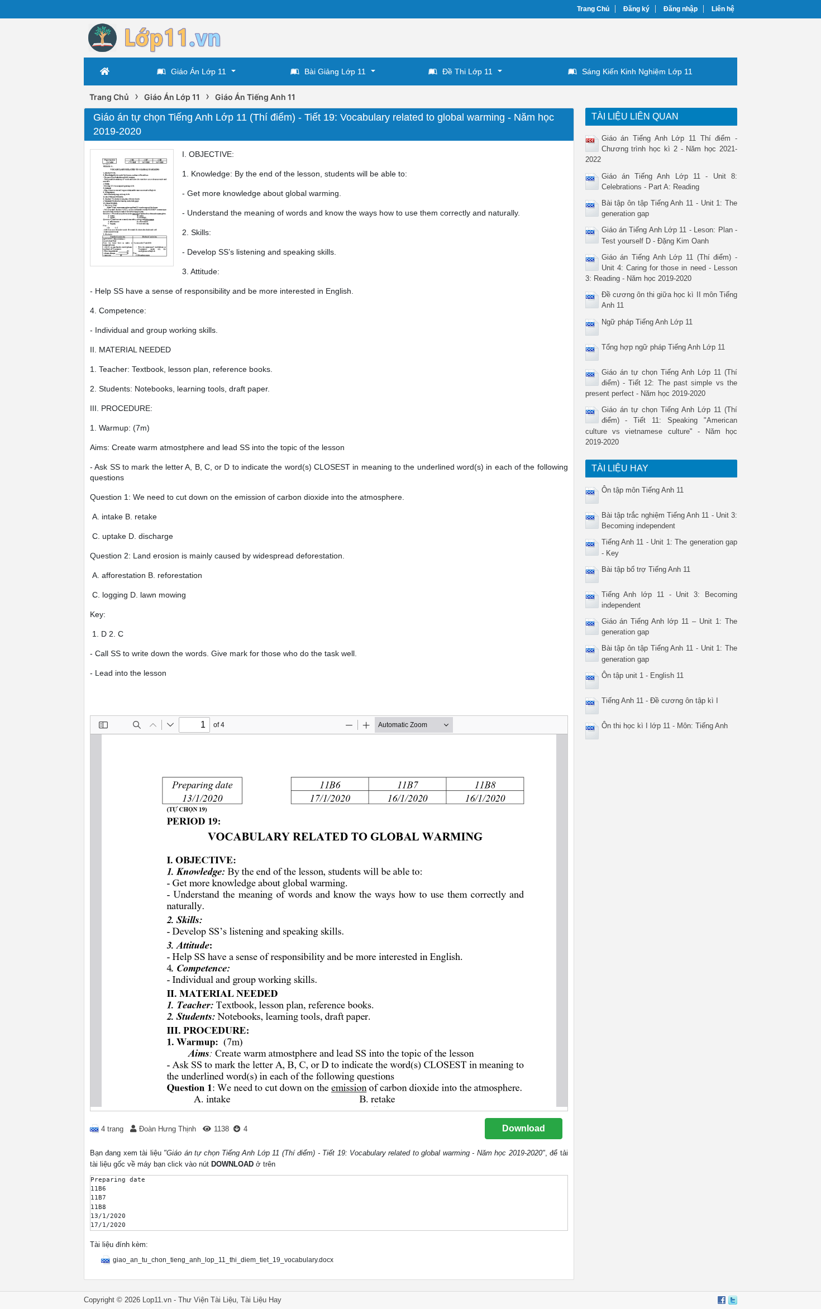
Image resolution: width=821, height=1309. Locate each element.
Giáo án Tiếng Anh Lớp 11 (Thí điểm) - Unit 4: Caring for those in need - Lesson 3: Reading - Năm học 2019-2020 (661, 268)
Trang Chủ (593, 9)
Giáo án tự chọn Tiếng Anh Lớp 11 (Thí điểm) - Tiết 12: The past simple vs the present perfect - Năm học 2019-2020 (661, 383)
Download (523, 1128)
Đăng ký (636, 9)
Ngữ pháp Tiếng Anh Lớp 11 (647, 322)
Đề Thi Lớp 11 (467, 71)
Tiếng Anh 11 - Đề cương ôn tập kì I (660, 700)
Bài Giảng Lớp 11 (335, 71)
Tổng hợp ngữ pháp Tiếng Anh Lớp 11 (663, 347)
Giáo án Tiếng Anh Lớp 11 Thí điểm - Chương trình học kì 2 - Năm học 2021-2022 (661, 149)
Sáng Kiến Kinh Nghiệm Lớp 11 (637, 71)
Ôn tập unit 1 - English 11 (643, 675)
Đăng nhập (681, 9)
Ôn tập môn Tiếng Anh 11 (643, 490)
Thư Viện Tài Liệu (207, 1300)
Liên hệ (723, 9)
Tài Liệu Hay (261, 1300)
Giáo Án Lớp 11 (198, 71)
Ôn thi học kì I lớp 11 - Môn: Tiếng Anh (665, 726)
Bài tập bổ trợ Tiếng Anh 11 (646, 569)
